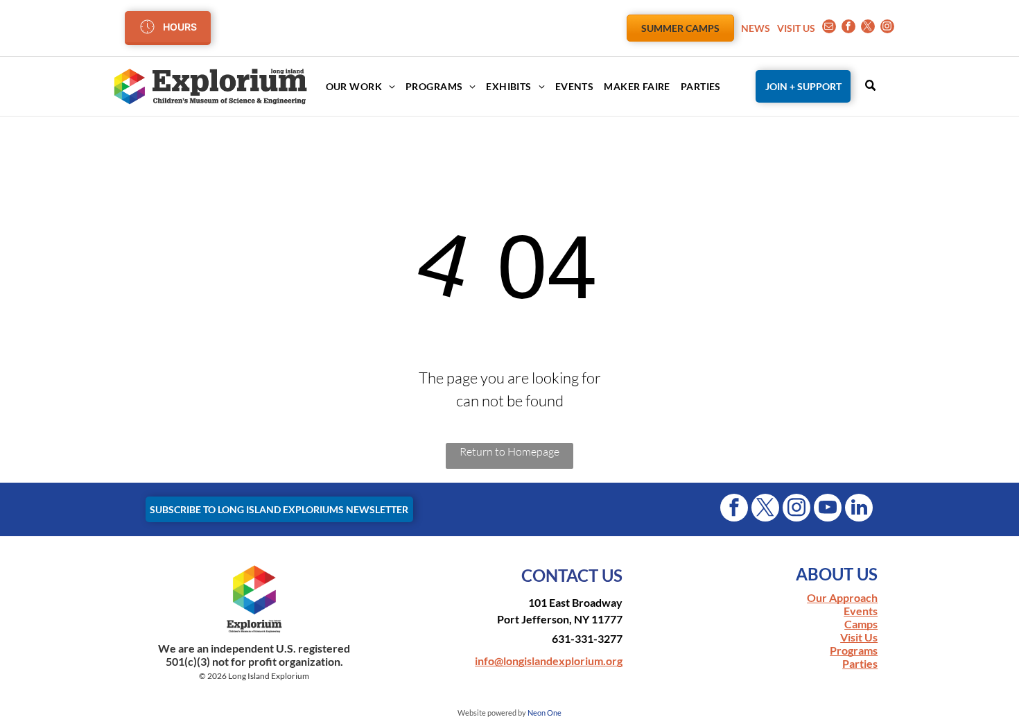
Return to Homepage (509, 451)
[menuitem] (355, 86)
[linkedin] (859, 509)
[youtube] (828, 509)
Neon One (544, 712)
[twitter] (868, 28)
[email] (829, 28)
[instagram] (887, 28)
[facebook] (848, 28)
